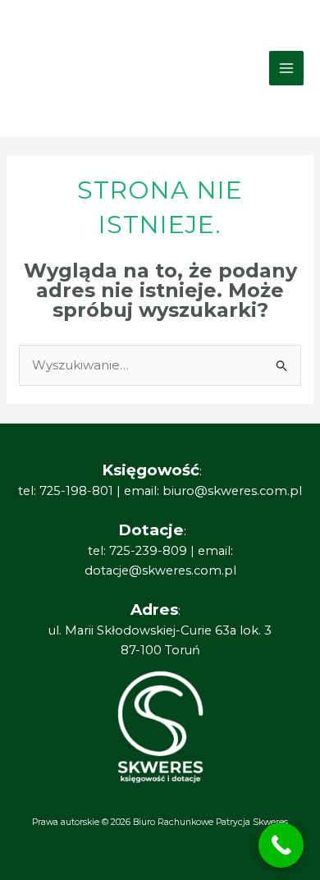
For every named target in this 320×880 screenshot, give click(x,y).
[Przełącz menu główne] (286, 68)
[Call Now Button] (281, 845)
